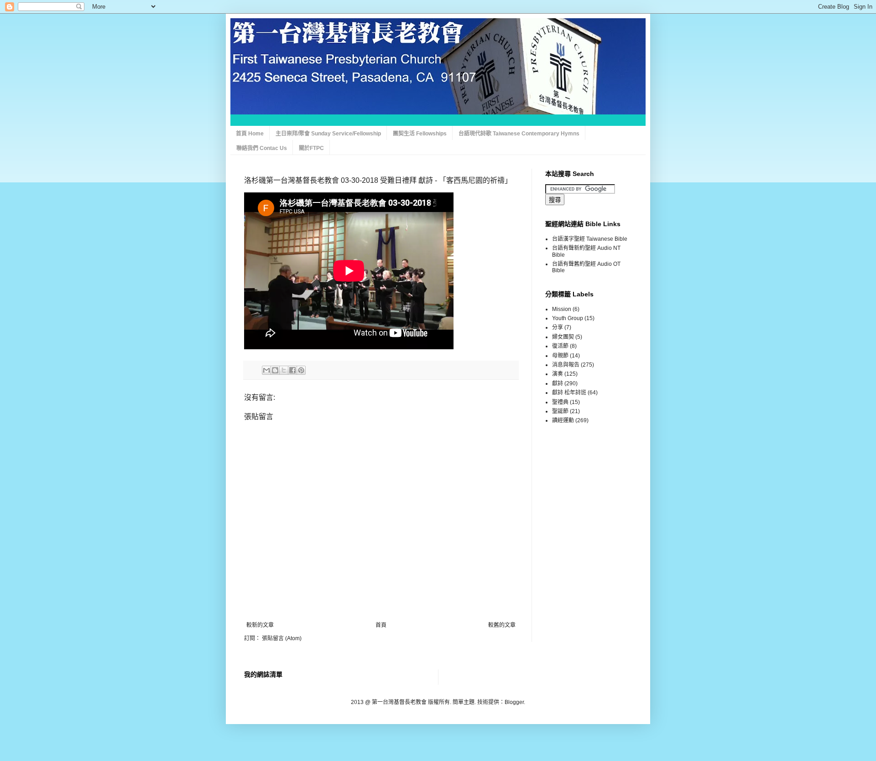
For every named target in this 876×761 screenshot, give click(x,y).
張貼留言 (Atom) (282, 638)
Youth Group (567, 318)
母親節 (560, 355)
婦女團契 (563, 337)
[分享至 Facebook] (292, 370)
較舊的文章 (502, 625)
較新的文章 (260, 625)
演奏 (557, 374)
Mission (561, 309)
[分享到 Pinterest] (301, 370)
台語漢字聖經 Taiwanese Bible (589, 239)
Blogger (514, 702)
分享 (557, 327)
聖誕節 (560, 411)
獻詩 (557, 383)
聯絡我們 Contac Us (261, 148)
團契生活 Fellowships (420, 133)
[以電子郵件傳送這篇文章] (266, 370)
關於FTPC (311, 148)
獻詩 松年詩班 (569, 392)
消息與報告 (565, 365)
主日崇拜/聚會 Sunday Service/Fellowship (328, 133)
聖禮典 (560, 402)
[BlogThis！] (275, 370)
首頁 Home (250, 133)
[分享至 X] (283, 370)
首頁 (380, 625)
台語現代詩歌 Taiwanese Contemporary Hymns (519, 133)
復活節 (560, 346)
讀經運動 (563, 420)
